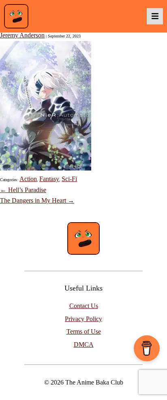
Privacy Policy (83, 318)
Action (28, 178)
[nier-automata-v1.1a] (45, 168)
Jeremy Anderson (22, 35)
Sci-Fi (69, 178)
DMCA (84, 344)
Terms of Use (83, 331)
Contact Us (83, 305)
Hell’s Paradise (23, 189)
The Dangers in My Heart (37, 200)
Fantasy (49, 178)
